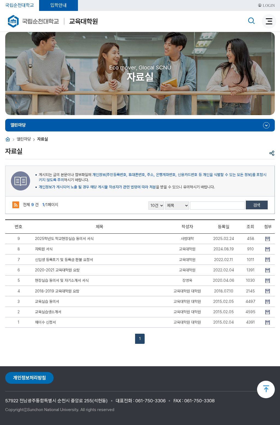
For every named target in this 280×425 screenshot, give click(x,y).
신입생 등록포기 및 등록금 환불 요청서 (64, 259)
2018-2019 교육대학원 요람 (57, 291)
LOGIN (268, 5)
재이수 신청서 (45, 322)
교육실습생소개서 (48, 312)
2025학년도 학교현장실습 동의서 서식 (64, 238)
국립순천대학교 (19, 5)
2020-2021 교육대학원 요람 (57, 270)
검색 (256, 205)
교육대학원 (83, 21)
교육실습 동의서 (47, 301)
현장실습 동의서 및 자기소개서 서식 (62, 280)
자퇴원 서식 (43, 249)
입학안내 (58, 5)
